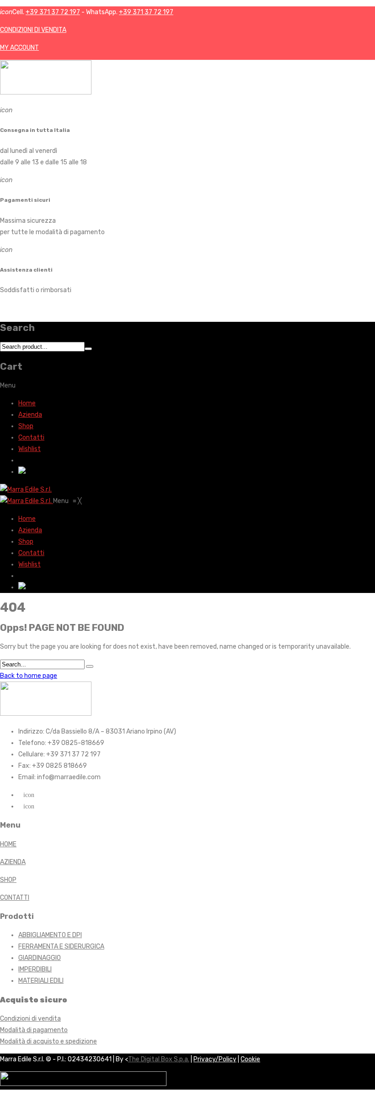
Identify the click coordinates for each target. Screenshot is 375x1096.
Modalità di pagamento (34, 1030)
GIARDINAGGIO (39, 958)
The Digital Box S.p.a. (158, 1059)
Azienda (30, 415)
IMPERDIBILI (35, 969)
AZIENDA (13, 862)
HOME (8, 844)
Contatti (31, 437)
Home (27, 403)
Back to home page (28, 676)
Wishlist (29, 449)
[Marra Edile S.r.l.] (26, 489)
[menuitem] (27, 519)
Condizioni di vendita (30, 1019)
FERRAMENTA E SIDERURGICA (61, 946)
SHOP (8, 880)
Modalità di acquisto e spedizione (48, 1041)
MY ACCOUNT (19, 48)
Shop (25, 426)
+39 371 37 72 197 (53, 12)
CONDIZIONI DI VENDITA (33, 30)
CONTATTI (14, 898)
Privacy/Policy (214, 1059)
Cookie (250, 1059)
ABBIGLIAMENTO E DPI (50, 935)
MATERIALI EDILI (41, 981)
